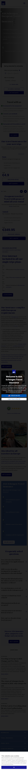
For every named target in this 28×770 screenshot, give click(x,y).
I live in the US (15, 395)
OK (14, 767)
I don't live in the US (14, 399)
